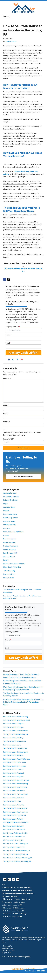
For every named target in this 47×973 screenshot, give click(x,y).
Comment (7, 378)
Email (8, 343)
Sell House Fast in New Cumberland (16, 720)
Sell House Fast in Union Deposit (15, 808)
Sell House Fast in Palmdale (13, 805)
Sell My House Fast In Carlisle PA (15, 833)
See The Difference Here (23, 476)
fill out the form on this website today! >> (23, 270)
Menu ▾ (5, 16)
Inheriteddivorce (9, 525)
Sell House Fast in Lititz (12, 801)
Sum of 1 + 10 (8, 439)
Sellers (5, 560)
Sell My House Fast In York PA (14, 836)
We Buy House (8, 577)
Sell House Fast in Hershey (13, 738)
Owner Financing (9, 539)
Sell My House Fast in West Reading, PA (17, 858)
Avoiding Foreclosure (11, 496)
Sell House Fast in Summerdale (14, 766)
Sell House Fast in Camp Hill (13, 724)
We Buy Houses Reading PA (13, 840)
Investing (6, 528)
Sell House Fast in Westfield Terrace (16, 759)
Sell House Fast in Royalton (13, 798)
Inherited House (9, 521)
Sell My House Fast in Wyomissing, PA (17, 861)
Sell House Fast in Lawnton (13, 769)
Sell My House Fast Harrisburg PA (15, 844)
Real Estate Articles (10, 546)
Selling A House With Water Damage (14, 914)
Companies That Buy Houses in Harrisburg (16, 887)
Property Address (13, 327)
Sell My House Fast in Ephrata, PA (15, 854)
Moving (6, 535)
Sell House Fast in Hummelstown (15, 731)
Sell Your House (9, 556)
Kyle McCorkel (10, 41)
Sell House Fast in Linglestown (14, 815)
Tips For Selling (9, 570)
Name (6, 405)
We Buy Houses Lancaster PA (13, 847)
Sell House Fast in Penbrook (13, 773)
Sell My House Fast (10, 553)
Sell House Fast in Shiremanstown (16, 780)
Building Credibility (10, 500)
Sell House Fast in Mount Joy (13, 791)
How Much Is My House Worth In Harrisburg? (17, 890)
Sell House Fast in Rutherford (14, 829)
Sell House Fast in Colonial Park (15, 748)
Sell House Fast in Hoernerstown (15, 812)
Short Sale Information (12, 567)
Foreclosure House (10, 514)
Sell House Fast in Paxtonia (13, 819)
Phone (8, 335)
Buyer (5, 503)
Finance (6, 510)
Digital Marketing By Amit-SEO (23, 969)
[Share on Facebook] (4, 279)
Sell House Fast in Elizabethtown (15, 794)
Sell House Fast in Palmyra (13, 755)
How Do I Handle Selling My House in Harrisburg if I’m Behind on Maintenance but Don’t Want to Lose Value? (23, 702)
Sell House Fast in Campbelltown (15, 752)
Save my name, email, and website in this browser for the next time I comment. (22, 433)
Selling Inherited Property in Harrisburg (16, 899)
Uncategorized (8, 574)
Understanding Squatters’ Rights (13, 902)
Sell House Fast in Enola (12, 745)
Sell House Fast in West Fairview (15, 787)
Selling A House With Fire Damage (13, 908)
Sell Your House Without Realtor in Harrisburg (18, 893)
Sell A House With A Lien (10, 896)
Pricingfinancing (9, 542)
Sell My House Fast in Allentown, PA (16, 851)
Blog (3, 884)
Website (6, 421)
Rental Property (9, 549)
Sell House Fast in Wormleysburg (15, 784)
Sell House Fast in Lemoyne (13, 727)
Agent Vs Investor (10, 493)
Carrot (28, 957)
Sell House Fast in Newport (13, 826)
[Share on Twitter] (8, 279)
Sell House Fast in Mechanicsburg (15, 716)
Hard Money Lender (10, 517)
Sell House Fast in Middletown (14, 741)
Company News (9, 507)
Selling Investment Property (14, 563)
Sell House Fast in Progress (13, 776)
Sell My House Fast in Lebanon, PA (15, 822)
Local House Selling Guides (13, 532)
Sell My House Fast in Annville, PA (15, 734)
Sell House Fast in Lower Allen (14, 762)
